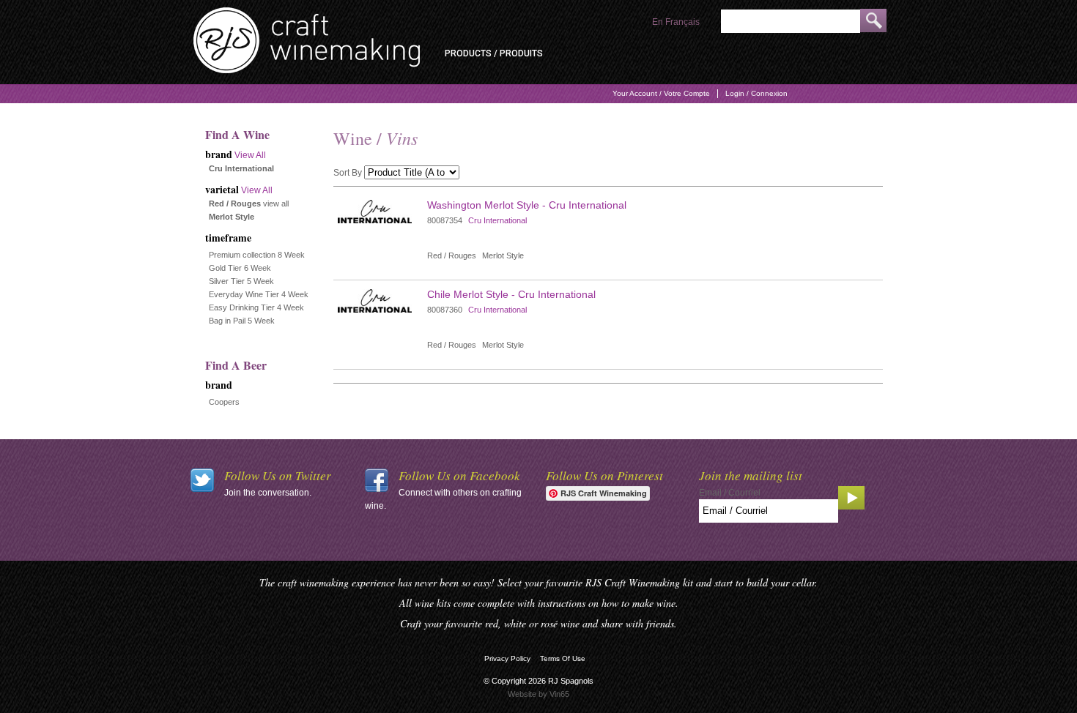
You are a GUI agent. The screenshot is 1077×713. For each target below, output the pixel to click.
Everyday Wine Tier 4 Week (258, 294)
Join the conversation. (267, 493)
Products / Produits (494, 53)
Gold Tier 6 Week (240, 268)
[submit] (873, 20)
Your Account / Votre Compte (661, 93)
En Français (676, 22)
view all (276, 203)
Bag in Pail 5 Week (242, 320)
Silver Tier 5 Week (241, 281)
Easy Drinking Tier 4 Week (256, 307)
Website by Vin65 (538, 694)
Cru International (497, 220)
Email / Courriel (729, 493)
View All (250, 155)
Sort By (347, 173)
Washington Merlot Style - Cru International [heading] (526, 205)
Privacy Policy (507, 658)
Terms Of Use (562, 658)
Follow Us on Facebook (459, 475)
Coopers (224, 401)
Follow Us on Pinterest (604, 475)
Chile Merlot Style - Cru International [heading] (511, 294)
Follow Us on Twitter (277, 475)
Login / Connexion (756, 93)
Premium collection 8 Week (257, 254)
